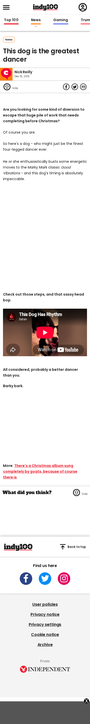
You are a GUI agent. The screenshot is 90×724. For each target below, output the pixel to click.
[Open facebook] (26, 578)
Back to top (77, 547)
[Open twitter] (45, 578)
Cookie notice (45, 634)
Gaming (60, 20)
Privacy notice (45, 614)
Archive (45, 645)
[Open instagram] (64, 578)
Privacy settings (45, 624)
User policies (45, 604)
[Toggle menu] (8, 7)
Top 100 (11, 20)
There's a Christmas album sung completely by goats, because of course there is (40, 471)
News (36, 20)
